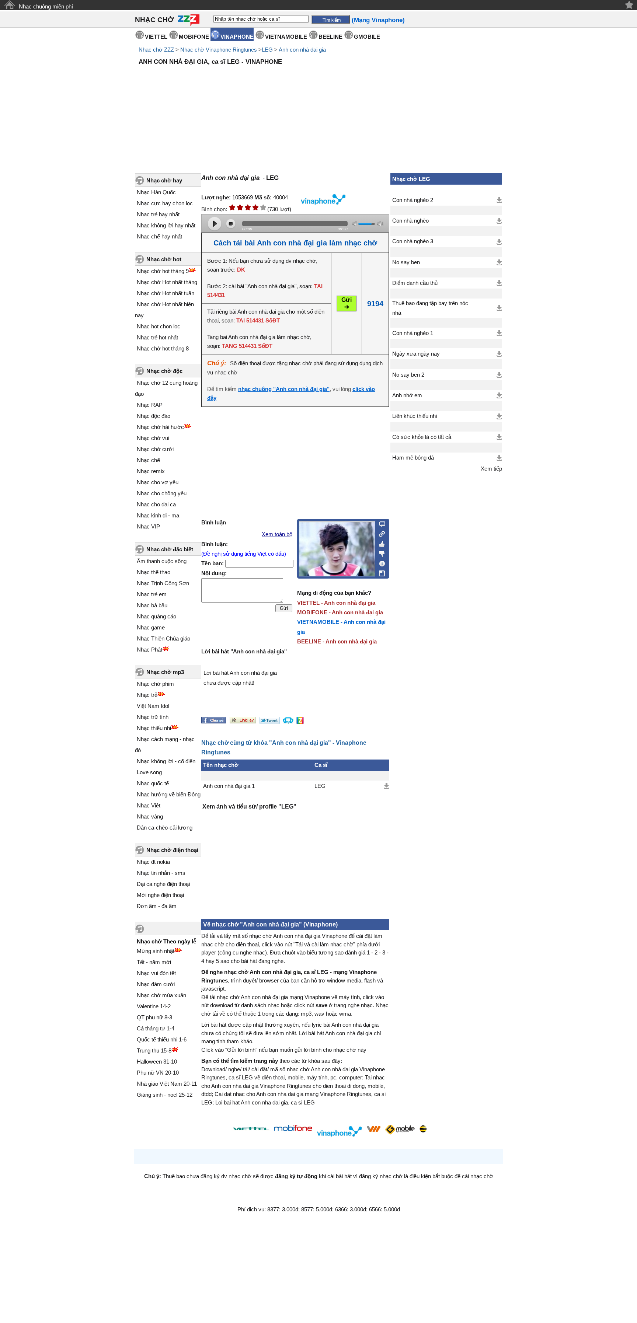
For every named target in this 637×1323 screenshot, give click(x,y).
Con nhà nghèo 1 (412, 333)
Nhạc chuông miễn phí (46, 6)
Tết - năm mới (154, 962)
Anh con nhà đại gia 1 (229, 786)
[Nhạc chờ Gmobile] (399, 1130)
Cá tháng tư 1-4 (155, 1028)
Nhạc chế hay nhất (159, 236)
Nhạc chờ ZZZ (156, 49)
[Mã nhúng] (379, 533)
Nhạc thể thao (153, 572)
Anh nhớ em (407, 395)
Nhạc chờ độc (164, 371)
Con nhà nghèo (410, 221)
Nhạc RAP (150, 405)
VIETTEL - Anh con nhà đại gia (336, 603)
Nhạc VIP (148, 526)
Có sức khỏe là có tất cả (421, 437)
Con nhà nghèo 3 (412, 241)
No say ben (406, 262)
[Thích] (379, 543)
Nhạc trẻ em (152, 594)
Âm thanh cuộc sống (162, 561)
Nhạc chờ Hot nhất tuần (165, 293)
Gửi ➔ (346, 303)
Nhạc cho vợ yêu (157, 482)
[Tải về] (386, 786)
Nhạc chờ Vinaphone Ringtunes (218, 49)
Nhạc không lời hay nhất (166, 225)
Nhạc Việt (148, 805)
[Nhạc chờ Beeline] (422, 1129)
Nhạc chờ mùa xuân (161, 995)
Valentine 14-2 (154, 1006)
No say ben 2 (408, 375)
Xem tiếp (491, 469)
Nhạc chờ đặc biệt (169, 549)
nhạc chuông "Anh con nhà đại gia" (284, 389)
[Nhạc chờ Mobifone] (293, 1128)
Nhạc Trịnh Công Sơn (163, 583)
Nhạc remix (151, 471)
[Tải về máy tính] (379, 571)
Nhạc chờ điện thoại (172, 850)
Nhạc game (151, 627)
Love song (149, 772)
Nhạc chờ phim (155, 684)
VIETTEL (156, 37)
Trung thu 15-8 (154, 1050)
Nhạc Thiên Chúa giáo (163, 638)
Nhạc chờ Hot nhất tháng (167, 282)
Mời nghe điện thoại (160, 895)
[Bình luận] (379, 523)
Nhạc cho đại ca (156, 504)
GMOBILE (367, 37)
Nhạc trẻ (147, 695)
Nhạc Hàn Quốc (156, 192)
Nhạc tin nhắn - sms (161, 873)
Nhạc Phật (149, 649)
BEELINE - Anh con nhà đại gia (337, 641)
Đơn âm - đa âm (157, 906)
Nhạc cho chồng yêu (162, 493)
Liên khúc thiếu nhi (414, 416)
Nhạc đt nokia (153, 862)
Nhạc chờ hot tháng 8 (163, 348)
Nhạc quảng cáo (156, 616)
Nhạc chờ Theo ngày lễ (166, 941)
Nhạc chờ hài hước (160, 427)
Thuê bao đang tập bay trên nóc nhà (430, 308)
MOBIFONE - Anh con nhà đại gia (340, 612)
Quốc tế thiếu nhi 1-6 (162, 1039)
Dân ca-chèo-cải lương (164, 827)
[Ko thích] (379, 552)
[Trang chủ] (9, 5)
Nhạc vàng (150, 816)
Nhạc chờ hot (163, 259)
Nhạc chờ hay (164, 180)
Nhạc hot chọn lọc (158, 326)
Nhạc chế (148, 460)
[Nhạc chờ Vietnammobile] (373, 1129)
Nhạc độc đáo (153, 416)
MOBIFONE (194, 37)
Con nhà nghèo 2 (412, 200)
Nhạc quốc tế (153, 783)
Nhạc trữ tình (152, 717)
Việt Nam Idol (153, 706)
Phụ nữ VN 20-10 (158, 1072)
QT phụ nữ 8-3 (154, 1017)
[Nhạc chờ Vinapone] (339, 1131)
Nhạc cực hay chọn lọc (165, 203)
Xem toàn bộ (277, 534)
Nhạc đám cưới (156, 984)
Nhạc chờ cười (155, 449)
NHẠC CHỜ (154, 20)
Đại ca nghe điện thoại (163, 884)
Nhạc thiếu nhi (154, 728)
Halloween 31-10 (157, 1061)
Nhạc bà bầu (152, 605)
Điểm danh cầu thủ (415, 283)
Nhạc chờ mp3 (165, 672)
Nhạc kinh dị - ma (158, 515)
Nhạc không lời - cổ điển (166, 761)
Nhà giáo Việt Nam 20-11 (167, 1084)
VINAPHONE (237, 37)
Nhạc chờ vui (153, 438)
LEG (267, 49)
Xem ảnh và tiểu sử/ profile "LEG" (249, 806)
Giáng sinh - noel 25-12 (164, 1095)
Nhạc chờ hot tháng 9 (163, 271)
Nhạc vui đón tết (156, 973)
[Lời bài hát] (379, 562)
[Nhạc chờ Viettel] (251, 1128)
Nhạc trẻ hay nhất (158, 214)
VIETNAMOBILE (286, 37)
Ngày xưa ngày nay (416, 354)
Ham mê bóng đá (413, 458)
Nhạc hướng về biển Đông (169, 794)
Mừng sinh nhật (155, 951)
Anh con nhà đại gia (302, 49)
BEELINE (330, 37)
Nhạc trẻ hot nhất (157, 337)
